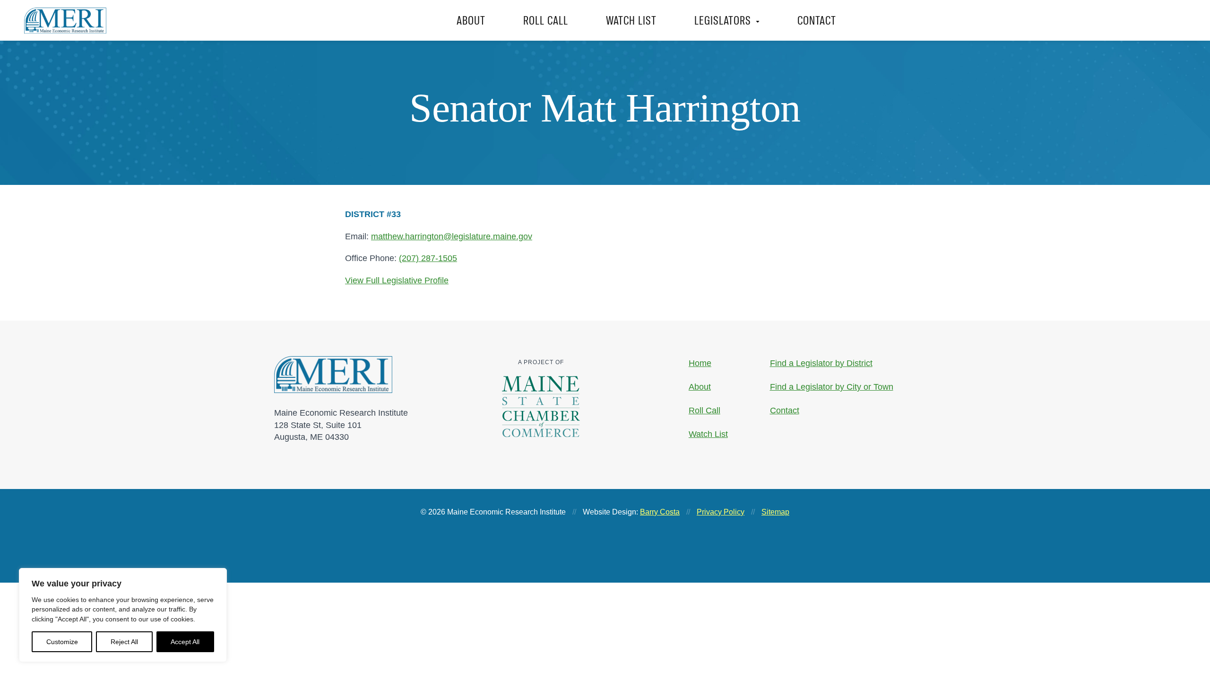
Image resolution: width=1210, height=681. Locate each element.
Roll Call (545, 20)
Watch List (631, 20)
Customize (62, 642)
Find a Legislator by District (821, 363)
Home (700, 363)
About (471, 20)
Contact (816, 20)
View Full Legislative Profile (397, 280)
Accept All (185, 642)
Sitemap (775, 512)
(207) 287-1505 (428, 258)
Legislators (722, 20)
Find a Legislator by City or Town (831, 387)
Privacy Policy (720, 512)
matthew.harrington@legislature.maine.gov (451, 236)
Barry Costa (660, 512)
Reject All (124, 642)
